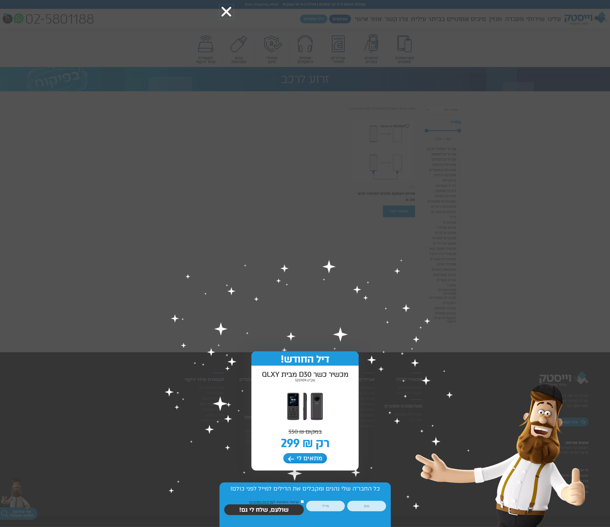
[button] (226, 12)
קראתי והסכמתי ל (274, 502)
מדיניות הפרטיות (261, 502)
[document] (305, 263)
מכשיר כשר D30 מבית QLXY (305, 374)
